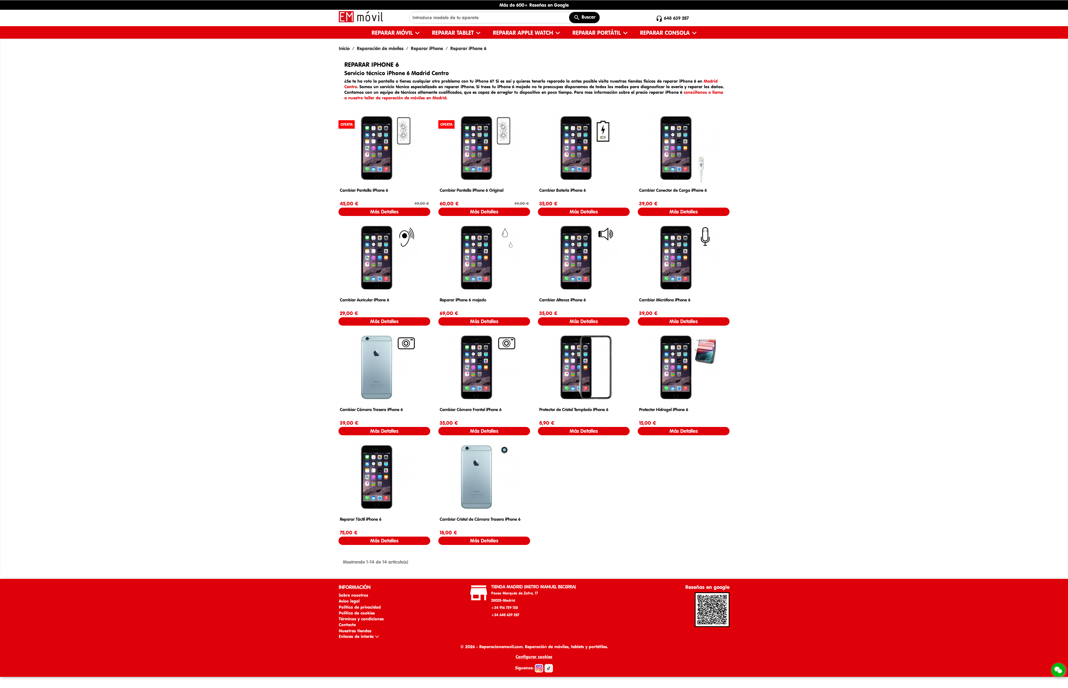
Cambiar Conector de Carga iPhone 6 (673, 190)
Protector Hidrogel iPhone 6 (663, 409)
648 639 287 (676, 18)
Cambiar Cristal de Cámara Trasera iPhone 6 (480, 519)
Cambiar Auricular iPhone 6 (364, 300)
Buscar (587, 17)
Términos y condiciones (361, 618)
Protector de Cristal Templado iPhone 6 (574, 409)
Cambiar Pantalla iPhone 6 (364, 190)
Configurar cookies (534, 656)
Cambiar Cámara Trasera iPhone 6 (371, 409)
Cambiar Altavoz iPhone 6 (562, 300)
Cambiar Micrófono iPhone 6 (665, 300)
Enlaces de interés (357, 636)
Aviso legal (349, 601)
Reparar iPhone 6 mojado (463, 300)
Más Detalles (384, 212)
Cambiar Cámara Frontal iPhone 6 (471, 409)
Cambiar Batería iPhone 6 (562, 190)
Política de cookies (357, 613)
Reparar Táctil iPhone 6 (361, 519)
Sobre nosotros (353, 595)
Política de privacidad (360, 607)
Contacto (347, 624)
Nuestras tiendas (355, 630)
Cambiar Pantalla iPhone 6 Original (471, 190)
